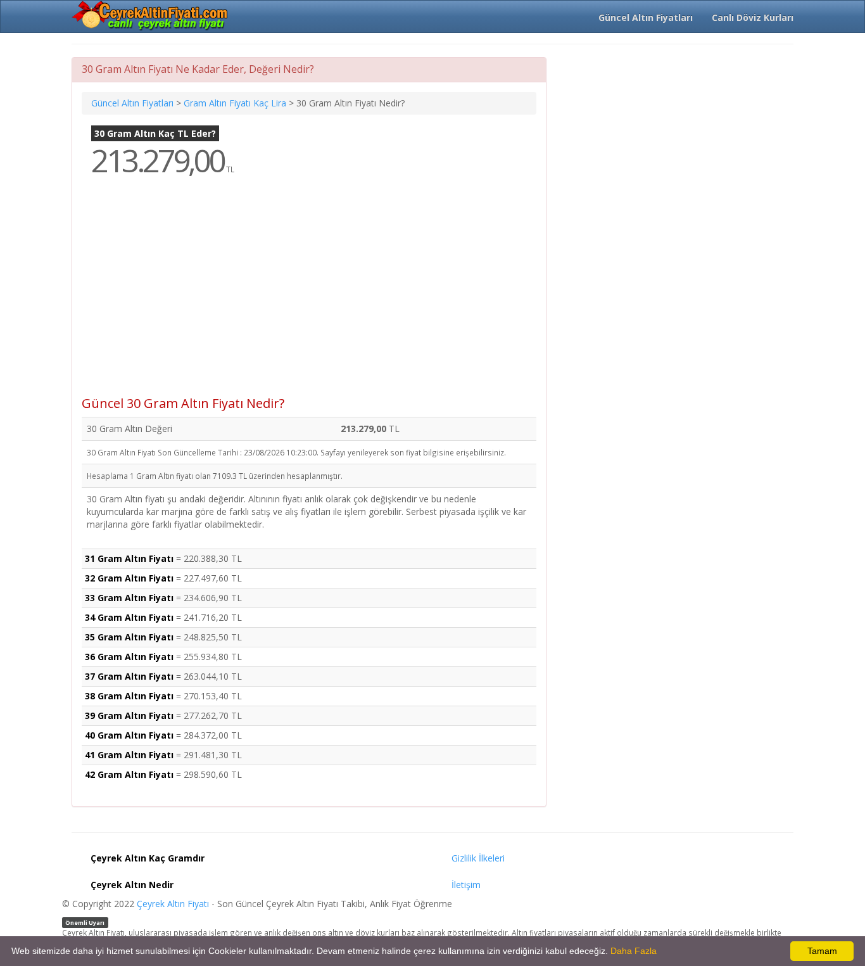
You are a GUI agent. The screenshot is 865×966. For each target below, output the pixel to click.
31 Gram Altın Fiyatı (129, 558)
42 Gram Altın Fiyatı (129, 774)
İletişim (466, 885)
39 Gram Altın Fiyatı (129, 715)
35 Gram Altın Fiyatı (129, 637)
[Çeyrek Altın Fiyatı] (151, 16)
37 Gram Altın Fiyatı (129, 676)
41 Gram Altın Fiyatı (129, 755)
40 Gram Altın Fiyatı (129, 735)
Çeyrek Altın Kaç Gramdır (148, 858)
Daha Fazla (633, 951)
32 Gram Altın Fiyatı (129, 578)
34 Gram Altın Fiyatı (129, 617)
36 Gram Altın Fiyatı (129, 657)
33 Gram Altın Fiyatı (129, 598)
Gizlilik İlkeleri (478, 858)
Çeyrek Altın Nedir (132, 885)
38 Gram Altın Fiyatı (129, 696)
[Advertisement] (309, 295)
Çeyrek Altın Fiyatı (173, 904)
